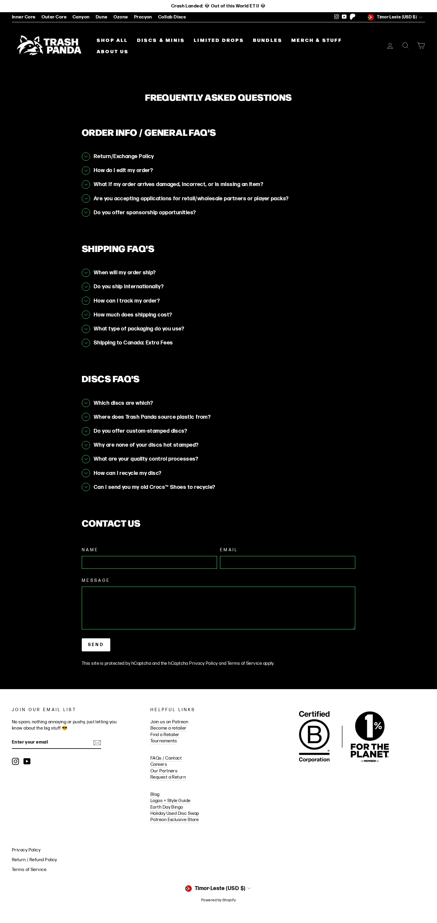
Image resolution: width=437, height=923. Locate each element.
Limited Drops (219, 39)
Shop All (112, 39)
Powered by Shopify (218, 900)
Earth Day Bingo (166, 807)
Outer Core (54, 17)
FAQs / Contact (166, 758)
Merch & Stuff (316, 39)
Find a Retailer (165, 735)
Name (90, 549)
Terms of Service (244, 663)
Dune (102, 17)
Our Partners (163, 771)
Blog (155, 794)
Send (96, 644)
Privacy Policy (203, 663)
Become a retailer (168, 728)
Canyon (81, 17)
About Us (113, 51)
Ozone (121, 17)
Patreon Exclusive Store (174, 820)
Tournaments (163, 741)
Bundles (267, 39)
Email (229, 549)
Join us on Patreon (169, 722)
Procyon (143, 17)
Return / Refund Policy (34, 860)
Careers (158, 764)
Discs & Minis (161, 39)
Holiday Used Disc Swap (174, 813)
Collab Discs (172, 17)
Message (96, 580)
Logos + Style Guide (170, 801)
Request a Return (168, 777)
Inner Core (24, 17)
